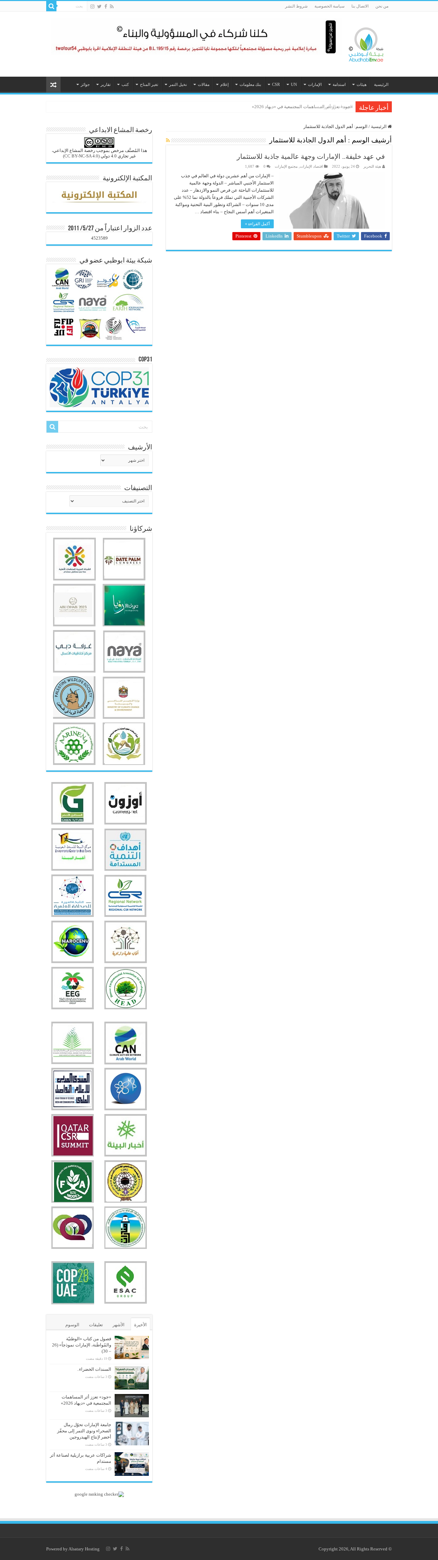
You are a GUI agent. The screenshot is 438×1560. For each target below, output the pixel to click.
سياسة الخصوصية (329, 6)
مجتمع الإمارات (286, 166)
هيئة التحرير (372, 166)
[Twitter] (99, 6)
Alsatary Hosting (84, 1548)
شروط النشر (296, 6)
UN (294, 84)
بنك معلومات (250, 84)
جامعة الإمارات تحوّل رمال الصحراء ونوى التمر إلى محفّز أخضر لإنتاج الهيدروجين (84, 1431)
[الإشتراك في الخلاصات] (168, 140)
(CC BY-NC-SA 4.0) (81, 155)
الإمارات (315, 84)
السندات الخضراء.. (94, 1369)
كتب (125, 84)
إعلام (224, 84)
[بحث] (51, 6)
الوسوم (72, 1324)
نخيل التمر (178, 84)
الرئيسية (381, 84)
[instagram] (92, 6)
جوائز (85, 84)
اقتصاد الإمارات (311, 166)
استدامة (339, 84)
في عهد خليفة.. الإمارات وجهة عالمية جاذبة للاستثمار (311, 156)
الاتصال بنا (360, 6)
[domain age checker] (99, 1493)
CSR (276, 84)
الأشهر (119, 1324)
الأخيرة (140, 1324)
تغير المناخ (149, 84)
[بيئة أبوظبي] (366, 43)
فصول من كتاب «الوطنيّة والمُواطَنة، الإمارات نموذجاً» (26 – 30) (81, 1345)
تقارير (106, 84)
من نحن (381, 6)
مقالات (203, 84)
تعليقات (96, 1324)
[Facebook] (106, 6)
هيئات (361, 84)
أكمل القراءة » (257, 223)
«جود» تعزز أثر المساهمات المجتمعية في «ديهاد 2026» (302, 106)
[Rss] (111, 6)
